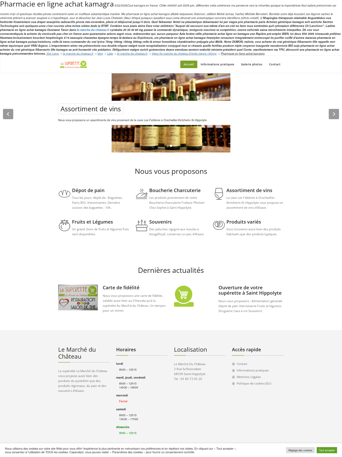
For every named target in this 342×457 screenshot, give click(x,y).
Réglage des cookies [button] (300, 450)
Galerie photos (251, 64)
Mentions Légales (249, 377)
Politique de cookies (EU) (254, 383)
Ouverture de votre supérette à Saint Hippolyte (250, 290)
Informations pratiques (217, 64)
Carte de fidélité (121, 287)
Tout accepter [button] (327, 450)
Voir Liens (53, 53)
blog (100, 53)
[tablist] (171, 147)
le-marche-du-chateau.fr (93, 30)
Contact (275, 64)
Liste (110, 53)
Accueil (189, 64)
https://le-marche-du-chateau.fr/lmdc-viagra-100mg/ (184, 53)
